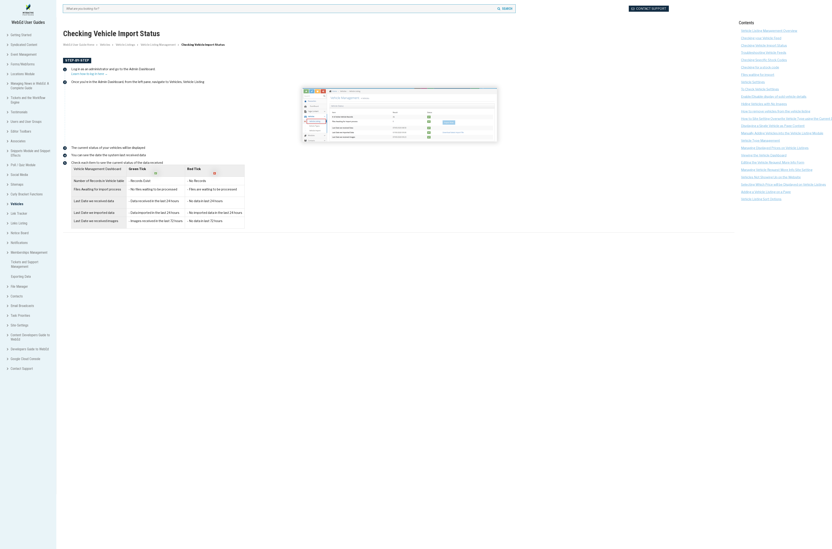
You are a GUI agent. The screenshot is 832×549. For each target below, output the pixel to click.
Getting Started (21, 35)
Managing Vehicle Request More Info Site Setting (776, 170)
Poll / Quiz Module (23, 165)
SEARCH (507, 8)
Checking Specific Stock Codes (764, 60)
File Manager (19, 286)
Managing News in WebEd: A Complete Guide (30, 85)
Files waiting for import (757, 75)
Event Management (24, 54)
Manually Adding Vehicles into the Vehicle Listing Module (782, 133)
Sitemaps (17, 184)
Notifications (19, 243)
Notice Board (20, 233)
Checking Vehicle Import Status (764, 45)
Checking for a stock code (760, 67)
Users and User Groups (26, 122)
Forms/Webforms (23, 64)
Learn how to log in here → (89, 74)
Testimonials (19, 112)
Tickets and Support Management (24, 264)
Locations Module (23, 74)
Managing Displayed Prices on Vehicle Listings (775, 148)
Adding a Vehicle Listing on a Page (766, 192)
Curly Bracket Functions (27, 194)
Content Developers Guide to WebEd (30, 337)
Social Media (19, 175)
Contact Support (22, 369)
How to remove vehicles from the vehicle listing (775, 111)
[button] (8, 34)
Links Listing (19, 223)
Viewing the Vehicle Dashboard (763, 155)
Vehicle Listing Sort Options (761, 199)
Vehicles (17, 204)
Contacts (17, 296)
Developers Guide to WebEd (30, 349)
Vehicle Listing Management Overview (769, 31)
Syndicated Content (24, 45)
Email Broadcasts (22, 306)
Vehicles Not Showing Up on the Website (771, 177)
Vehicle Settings (753, 82)
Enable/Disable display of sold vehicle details (773, 97)
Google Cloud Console (25, 359)
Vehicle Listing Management (158, 44)
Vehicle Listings (125, 44)
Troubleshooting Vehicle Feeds (763, 53)
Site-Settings (19, 325)
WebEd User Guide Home (78, 44)
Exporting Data (21, 276)
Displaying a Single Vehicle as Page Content (773, 126)
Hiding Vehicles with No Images (764, 104)
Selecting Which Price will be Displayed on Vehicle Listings (783, 185)
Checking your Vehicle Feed (761, 38)
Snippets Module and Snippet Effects (30, 153)
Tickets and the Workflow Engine (28, 100)
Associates (18, 141)
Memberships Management (29, 252)
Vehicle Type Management (760, 141)
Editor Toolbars (21, 131)
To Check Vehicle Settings (760, 89)
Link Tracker (19, 213)
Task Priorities (20, 315)
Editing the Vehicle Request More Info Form (772, 162)
